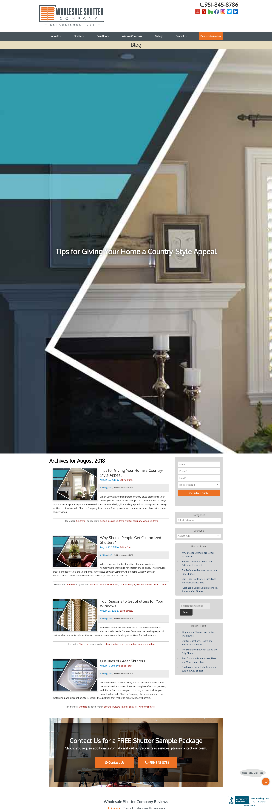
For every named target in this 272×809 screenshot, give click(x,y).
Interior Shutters (129, 706)
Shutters (80, 521)
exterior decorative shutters (104, 584)
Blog (105, 488)
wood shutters (150, 521)
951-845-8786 (221, 4)
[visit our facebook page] (216, 11)
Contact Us (116, 762)
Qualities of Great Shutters (122, 660)
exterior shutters (128, 644)
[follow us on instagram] (223, 11)
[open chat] (265, 781)
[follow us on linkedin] (235, 11)
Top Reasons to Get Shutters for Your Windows (131, 603)
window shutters (146, 644)
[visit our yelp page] (204, 11)
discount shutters (111, 706)
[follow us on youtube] (197, 11)
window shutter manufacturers (152, 584)
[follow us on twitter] (229, 11)
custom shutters (111, 644)
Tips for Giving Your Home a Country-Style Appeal (131, 472)
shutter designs (127, 584)
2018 (110, 488)
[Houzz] (210, 11)
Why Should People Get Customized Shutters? (130, 540)
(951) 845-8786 (159, 762)
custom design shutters (112, 521)
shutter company (133, 521)
